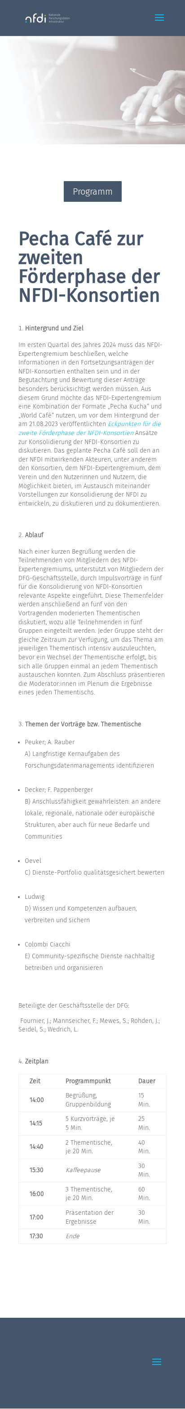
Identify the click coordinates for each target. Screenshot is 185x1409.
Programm (93, 191)
